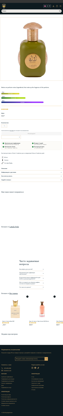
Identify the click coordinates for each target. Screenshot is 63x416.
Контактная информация (38, 381)
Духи (2, 385)
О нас (33, 376)
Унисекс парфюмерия (6, 383)
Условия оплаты (5, 405)
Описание (4, 168)
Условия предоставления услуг (9, 401)
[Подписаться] (46, 359)
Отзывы (33, 389)
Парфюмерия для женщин (7, 379)
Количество (5, 123)
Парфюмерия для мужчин (7, 381)
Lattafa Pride (14, 227)
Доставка (12, 130)
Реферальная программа (38, 385)
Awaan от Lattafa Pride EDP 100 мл (10, 214)
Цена (2, 113)
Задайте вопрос (6, 180)
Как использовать (6, 176)
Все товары (13, 293)
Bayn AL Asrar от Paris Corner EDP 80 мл (39, 321)
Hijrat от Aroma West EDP (8, 321)
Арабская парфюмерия (7, 376)
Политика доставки (6, 394)
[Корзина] (57, 6)
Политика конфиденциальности (9, 399)
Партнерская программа (38, 387)
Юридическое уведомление (8, 403)
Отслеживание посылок (37, 379)
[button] (4, 109)
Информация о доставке (8, 172)
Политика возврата (6, 397)
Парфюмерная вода (6, 387)
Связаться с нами (36, 383)
